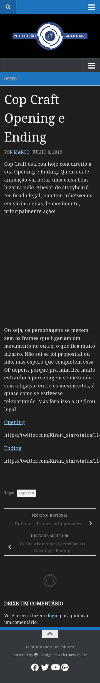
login (53, 616)
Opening (14, 422)
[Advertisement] (50, 270)
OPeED (10, 78)
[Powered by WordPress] (36, 655)
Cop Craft (26, 493)
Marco (21, 152)
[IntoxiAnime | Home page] (50, 36)
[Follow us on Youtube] (55, 667)
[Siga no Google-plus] (65, 667)
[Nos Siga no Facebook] (35, 667)
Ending (13, 448)
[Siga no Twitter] (45, 667)
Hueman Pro (77, 654)
